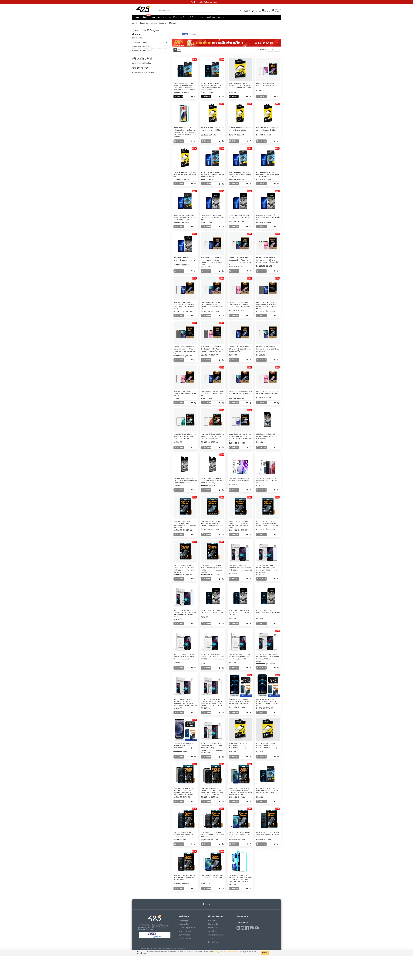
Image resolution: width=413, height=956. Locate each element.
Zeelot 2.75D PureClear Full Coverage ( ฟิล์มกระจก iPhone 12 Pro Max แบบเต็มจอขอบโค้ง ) (240, 657)
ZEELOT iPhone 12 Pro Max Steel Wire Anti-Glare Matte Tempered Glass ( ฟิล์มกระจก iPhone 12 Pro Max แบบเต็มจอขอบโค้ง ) (211, 748)
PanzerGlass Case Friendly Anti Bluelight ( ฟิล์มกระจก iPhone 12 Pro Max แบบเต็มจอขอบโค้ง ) (239, 524)
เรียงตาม (263, 50)
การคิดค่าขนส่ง (213, 931)
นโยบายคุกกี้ (216, 952)
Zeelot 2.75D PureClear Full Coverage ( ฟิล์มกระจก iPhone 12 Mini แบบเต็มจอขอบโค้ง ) (184, 657)
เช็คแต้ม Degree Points (187, 928)
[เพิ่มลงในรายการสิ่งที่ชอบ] (191, 96)
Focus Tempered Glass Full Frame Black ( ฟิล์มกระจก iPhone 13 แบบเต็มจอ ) (240, 174)
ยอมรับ (264, 953)
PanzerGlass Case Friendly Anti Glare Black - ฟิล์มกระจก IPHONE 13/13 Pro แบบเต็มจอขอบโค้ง (212, 305)
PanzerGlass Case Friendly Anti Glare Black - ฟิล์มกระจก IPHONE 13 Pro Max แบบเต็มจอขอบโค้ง (183, 305)
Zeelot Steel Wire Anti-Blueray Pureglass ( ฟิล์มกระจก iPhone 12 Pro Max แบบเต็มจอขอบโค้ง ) (184, 613)
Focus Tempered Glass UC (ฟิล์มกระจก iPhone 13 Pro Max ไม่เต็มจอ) (184, 174)
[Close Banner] (410, 2)
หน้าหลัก (135, 23)
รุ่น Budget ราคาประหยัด (140, 42)
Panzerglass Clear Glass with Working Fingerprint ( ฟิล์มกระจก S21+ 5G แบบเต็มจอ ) (212, 436)
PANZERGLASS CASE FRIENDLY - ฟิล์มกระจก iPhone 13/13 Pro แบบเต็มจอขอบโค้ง (267, 349)
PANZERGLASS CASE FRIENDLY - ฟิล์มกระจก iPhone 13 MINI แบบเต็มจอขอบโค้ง (184, 393)
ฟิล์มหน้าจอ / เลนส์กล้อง (148, 23)
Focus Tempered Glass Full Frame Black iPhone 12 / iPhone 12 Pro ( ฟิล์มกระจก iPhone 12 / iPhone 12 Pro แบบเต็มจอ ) (184, 87)
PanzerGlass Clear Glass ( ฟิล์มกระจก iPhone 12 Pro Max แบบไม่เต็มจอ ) (267, 835)
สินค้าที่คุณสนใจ (184, 935)
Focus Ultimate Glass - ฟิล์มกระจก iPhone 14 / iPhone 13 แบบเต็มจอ (212, 217)
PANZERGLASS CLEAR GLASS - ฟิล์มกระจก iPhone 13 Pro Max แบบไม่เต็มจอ (212, 393)
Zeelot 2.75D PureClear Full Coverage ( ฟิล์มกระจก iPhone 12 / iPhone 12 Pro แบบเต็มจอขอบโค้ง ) (212, 658)
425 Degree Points (185, 931)
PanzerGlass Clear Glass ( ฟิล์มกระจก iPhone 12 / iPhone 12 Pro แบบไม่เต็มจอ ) (184, 877)
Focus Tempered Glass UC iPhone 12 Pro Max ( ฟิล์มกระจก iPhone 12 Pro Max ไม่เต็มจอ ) (267, 746)
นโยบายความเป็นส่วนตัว (216, 935)
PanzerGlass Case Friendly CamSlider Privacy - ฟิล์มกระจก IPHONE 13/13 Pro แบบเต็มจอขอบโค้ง (184, 350)
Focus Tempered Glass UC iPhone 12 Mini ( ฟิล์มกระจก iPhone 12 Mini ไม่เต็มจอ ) (238, 746)
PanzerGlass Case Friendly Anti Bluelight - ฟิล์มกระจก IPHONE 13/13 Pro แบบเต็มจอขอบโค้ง (240, 261)
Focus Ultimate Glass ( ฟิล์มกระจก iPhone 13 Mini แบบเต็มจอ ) (184, 259)
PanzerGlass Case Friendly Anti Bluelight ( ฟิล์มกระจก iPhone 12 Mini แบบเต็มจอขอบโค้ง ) (212, 523)
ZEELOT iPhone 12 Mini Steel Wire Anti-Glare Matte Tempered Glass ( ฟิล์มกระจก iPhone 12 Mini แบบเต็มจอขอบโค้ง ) (185, 702)
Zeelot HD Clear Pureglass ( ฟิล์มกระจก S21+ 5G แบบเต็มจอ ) (239, 479)
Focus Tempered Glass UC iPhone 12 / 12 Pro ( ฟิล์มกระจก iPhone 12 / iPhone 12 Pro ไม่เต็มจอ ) (240, 86)
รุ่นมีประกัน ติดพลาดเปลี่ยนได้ (142, 50)
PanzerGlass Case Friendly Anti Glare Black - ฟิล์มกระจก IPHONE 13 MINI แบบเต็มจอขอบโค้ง (240, 304)
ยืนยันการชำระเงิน (185, 938)
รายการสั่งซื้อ (183, 924)
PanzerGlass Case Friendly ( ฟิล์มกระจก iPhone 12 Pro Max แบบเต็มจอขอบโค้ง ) (184, 835)
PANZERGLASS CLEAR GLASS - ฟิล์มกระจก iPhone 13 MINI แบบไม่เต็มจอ (267, 392)
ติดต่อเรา (211, 938)
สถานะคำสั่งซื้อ (213, 928)
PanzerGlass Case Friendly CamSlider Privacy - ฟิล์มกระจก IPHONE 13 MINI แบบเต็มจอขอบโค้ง (212, 349)
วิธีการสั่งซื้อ (212, 920)
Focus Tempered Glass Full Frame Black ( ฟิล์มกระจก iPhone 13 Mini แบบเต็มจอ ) (212, 174)
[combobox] (188, 10)
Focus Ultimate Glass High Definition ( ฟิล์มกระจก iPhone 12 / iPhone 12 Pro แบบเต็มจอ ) (185, 480)
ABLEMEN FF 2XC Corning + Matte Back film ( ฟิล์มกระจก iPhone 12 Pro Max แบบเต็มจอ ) (239, 701)
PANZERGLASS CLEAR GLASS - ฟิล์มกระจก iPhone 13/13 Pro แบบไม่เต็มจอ (240, 393)
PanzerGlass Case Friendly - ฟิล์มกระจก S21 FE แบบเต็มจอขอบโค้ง (267, 84)
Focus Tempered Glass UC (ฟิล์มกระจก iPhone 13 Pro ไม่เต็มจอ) (267, 129)
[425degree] (143, 9)
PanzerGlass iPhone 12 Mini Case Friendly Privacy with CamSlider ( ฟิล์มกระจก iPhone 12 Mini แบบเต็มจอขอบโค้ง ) (240, 791)
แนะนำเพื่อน (193, 34)
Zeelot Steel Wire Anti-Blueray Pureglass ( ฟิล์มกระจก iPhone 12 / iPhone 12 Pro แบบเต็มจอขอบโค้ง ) (267, 569)
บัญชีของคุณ (183, 920)
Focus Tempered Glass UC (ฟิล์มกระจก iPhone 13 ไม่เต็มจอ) (240, 129)
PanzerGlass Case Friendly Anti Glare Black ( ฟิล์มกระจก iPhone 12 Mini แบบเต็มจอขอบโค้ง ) (267, 523)
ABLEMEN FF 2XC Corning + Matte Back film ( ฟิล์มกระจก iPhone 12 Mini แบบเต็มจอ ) (183, 746)
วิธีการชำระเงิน (213, 924)
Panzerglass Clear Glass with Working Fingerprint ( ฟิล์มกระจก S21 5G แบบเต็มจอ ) (184, 436)
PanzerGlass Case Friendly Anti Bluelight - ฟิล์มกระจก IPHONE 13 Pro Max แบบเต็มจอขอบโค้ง (211, 261)
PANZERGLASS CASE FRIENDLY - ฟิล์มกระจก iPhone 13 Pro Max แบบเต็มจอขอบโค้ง (239, 349)
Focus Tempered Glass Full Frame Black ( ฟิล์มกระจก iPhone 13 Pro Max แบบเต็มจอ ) (184, 217)
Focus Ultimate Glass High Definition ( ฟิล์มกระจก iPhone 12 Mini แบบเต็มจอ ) (268, 436)
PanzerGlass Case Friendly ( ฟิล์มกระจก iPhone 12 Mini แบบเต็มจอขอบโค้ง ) (240, 835)
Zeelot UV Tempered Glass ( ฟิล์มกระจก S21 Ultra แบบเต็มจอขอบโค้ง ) (266, 480)
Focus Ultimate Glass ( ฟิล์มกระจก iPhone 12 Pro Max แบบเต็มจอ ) (268, 612)
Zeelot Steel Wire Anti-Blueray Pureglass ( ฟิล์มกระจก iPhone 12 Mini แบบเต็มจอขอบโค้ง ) (240, 568)
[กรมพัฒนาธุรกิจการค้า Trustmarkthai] (154, 937)
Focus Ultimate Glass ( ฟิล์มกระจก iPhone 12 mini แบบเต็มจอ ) (212, 611)
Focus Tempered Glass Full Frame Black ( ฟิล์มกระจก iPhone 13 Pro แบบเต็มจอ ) (267, 174)
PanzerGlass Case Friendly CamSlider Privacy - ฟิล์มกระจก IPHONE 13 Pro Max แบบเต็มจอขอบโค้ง (267, 305)
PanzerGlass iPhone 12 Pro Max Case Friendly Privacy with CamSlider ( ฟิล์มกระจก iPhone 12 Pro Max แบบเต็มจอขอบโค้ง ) (183, 792)
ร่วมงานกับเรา (213, 942)
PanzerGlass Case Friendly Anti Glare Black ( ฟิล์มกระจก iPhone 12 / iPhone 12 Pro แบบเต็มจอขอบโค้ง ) (184, 569)
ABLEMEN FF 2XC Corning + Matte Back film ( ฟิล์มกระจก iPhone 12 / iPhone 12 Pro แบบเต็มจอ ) (267, 702)
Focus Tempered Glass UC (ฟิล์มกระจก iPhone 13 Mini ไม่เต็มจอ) (212, 129)
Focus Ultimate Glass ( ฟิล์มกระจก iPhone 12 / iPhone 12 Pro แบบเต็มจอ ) (239, 612)
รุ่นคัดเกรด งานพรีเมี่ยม (140, 46)
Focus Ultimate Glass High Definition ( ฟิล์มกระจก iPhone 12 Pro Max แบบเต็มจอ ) (212, 480)
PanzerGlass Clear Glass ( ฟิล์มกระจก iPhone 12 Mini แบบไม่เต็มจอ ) (212, 877)
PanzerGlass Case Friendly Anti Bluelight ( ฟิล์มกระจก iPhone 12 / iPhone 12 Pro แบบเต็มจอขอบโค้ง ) (184, 524)
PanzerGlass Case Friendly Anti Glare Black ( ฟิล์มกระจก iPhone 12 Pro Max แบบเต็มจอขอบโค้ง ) (211, 569)
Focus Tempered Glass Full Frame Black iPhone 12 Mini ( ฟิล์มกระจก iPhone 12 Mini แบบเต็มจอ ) (267, 791)
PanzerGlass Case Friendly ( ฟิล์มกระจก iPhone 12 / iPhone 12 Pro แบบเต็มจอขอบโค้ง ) (212, 835)
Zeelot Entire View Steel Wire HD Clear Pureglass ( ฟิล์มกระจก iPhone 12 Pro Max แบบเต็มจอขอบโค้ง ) (267, 658)
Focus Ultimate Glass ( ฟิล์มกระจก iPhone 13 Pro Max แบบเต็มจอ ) (268, 217)
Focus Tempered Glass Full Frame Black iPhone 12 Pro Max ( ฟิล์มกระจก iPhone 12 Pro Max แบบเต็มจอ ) (212, 86)
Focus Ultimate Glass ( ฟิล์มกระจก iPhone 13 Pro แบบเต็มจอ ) (240, 216)
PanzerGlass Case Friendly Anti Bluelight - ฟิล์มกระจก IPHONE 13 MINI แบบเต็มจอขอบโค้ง (267, 260)
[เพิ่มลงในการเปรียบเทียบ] (195, 96)
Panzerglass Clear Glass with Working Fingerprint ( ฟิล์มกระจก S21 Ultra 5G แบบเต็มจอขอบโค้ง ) (240, 437)
